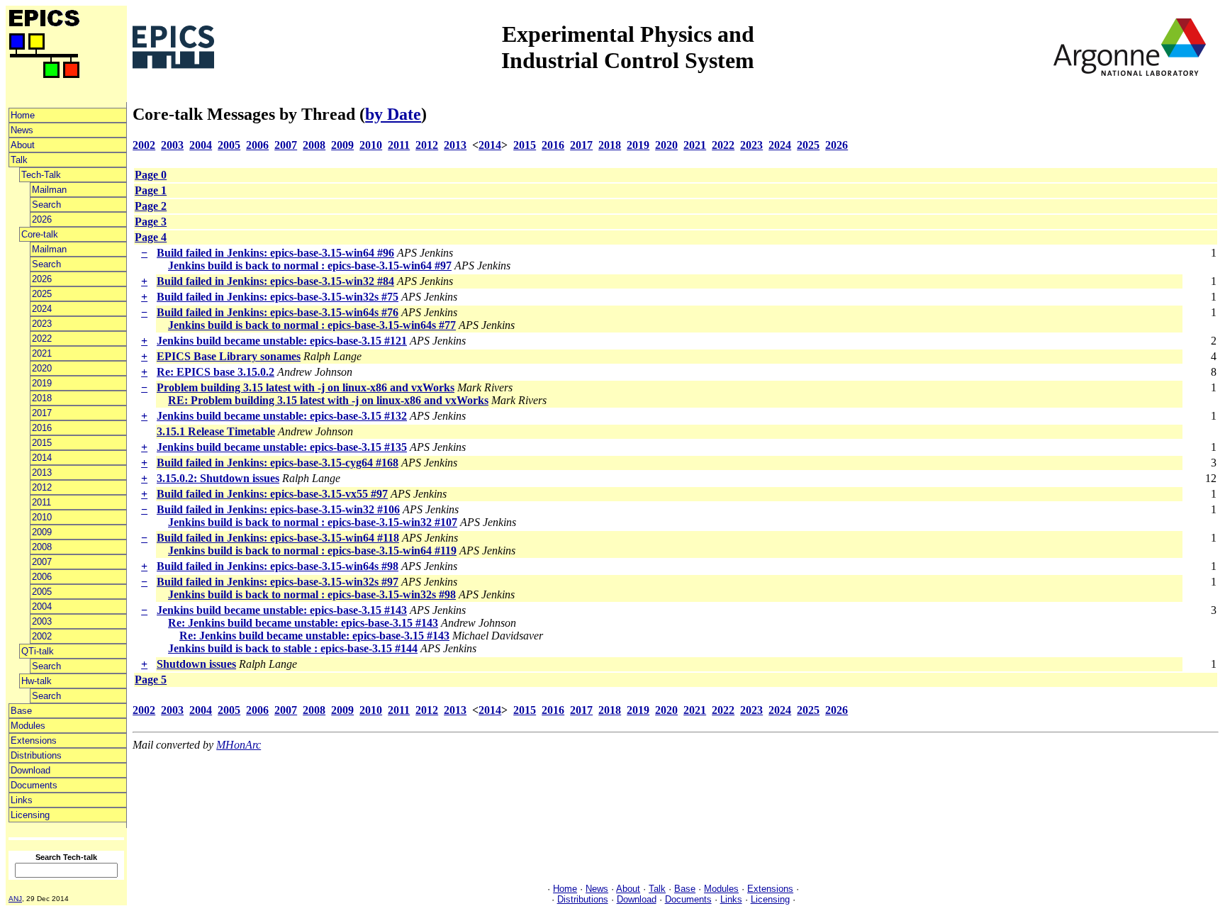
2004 (42, 606)
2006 (42, 576)
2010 (42, 517)
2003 (42, 621)
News (22, 130)
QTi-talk (37, 651)
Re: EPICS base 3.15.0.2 (215, 372)
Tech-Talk (41, 174)
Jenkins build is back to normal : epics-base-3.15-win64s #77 (312, 325)
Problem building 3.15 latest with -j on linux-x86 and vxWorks (305, 387)
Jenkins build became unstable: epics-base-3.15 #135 (282, 447)
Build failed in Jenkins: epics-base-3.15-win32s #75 (277, 297)
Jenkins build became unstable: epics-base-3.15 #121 (282, 341)
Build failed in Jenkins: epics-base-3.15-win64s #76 (277, 312)
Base (21, 710)
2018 (42, 398)
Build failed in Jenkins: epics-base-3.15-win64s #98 (277, 566)
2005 (42, 591)
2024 (42, 308)
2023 (42, 323)
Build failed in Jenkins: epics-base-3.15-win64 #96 (275, 253)
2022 (42, 338)
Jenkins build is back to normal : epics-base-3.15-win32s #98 (312, 594)
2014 (42, 457)
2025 (42, 294)
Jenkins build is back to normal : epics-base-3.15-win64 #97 (310, 265)
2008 (42, 547)
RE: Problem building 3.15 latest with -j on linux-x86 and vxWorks (328, 400)
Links (22, 800)
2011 (41, 502)
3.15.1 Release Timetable (216, 431)
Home (23, 115)
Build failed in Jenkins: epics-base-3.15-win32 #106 (278, 509)
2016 (42, 428)
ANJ (15, 898)
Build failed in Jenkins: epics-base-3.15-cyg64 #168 (277, 463)
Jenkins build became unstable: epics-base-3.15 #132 (282, 416)
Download (30, 770)
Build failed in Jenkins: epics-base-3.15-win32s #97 (277, 582)
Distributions (36, 755)
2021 (42, 353)
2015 (42, 442)
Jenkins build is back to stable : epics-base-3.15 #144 (293, 648)
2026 (42, 219)
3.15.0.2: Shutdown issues (218, 478)
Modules (28, 725)
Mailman (49, 189)
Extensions (34, 740)
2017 (42, 413)
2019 (42, 383)
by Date (393, 114)
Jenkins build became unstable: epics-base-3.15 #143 (282, 610)
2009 (42, 532)
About (23, 145)
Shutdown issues (196, 664)
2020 (42, 368)
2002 (42, 636)
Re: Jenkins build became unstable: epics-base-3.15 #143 (303, 623)
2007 (42, 562)
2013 (42, 472)
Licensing (30, 815)
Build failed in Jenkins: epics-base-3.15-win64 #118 (278, 538)
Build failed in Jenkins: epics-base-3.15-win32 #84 (275, 281)
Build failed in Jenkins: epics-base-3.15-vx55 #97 (272, 494)
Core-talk (39, 234)
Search (46, 204)
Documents (34, 785)
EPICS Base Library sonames (229, 356)
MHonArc (238, 745)
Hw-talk (36, 681)
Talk (19, 160)
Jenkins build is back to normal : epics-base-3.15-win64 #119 (312, 550)
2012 (42, 487)
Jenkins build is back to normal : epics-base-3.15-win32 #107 (312, 522)
